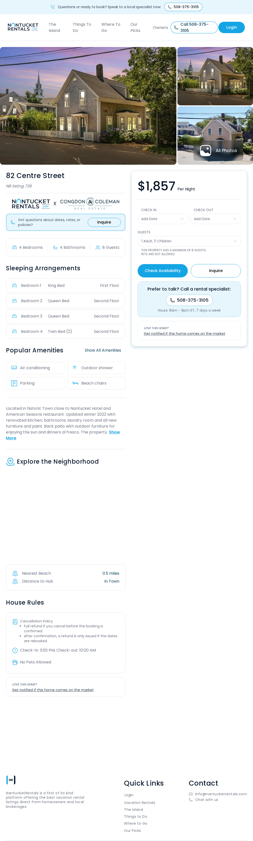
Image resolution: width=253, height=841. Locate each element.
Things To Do (82, 27)
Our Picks (135, 27)
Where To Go (110, 27)
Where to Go (136, 823)
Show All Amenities (103, 350)
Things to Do (135, 816)
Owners (160, 27)
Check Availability (163, 270)
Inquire (104, 222)
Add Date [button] (149, 218)
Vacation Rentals (139, 802)
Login (231, 27)
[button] (218, 799)
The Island (54, 27)
